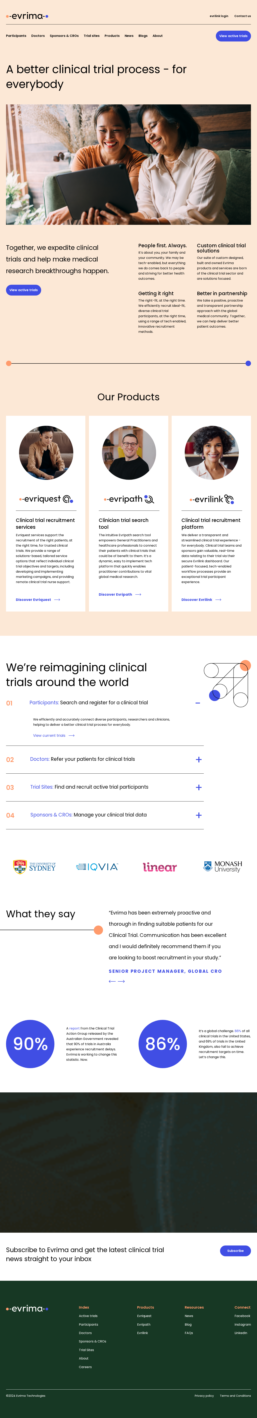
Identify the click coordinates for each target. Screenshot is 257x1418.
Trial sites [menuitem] (92, 35)
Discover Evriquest (33, 599)
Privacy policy (204, 1396)
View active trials (233, 36)
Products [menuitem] (112, 35)
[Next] (121, 981)
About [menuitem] (158, 35)
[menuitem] (27, 1310)
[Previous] (112, 981)
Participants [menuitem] (16, 35)
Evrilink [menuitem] (142, 1333)
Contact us (242, 16)
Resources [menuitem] (194, 1307)
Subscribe (235, 1250)
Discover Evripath (115, 594)
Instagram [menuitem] (243, 1324)
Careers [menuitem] (85, 1367)
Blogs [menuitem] (143, 35)
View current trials (49, 735)
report (74, 1028)
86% (238, 1031)
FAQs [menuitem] (189, 1333)
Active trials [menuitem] (88, 1316)
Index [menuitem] (84, 1307)
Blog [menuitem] (188, 1324)
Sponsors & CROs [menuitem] (64, 35)
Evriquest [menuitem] (144, 1316)
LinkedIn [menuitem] (241, 1333)
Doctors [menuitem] (38, 35)
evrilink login (219, 16)
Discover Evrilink (197, 599)
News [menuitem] (129, 35)
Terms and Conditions (235, 1396)
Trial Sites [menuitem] (86, 1350)
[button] (105, 707)
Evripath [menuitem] (143, 1324)
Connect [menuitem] (243, 1307)
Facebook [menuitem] (242, 1316)
